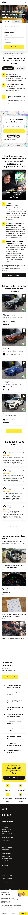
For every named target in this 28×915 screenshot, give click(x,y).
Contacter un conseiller (14, 275)
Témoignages (5, 865)
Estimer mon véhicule (7, 825)
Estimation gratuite (7, 882)
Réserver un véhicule (7, 847)
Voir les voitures (6, 840)
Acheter (7, 21)
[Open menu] (25, 2)
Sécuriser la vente (6, 829)
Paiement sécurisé (6, 843)
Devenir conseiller (6, 856)
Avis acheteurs (5, 849)
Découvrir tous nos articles (14, 649)
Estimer (17, 21)
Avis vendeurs (5, 831)
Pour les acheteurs (8, 68)
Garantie (4, 845)
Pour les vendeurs (20, 68)
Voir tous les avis (14, 526)
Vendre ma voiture (7, 875)
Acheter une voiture (7, 878)
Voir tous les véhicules (14, 431)
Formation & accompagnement (9, 861)
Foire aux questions (7, 833)
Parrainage (4, 863)
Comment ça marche (7, 827)
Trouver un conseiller (14, 131)
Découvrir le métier (14, 778)
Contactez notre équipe (9, 677)
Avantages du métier (7, 858)
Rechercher (14, 46)
